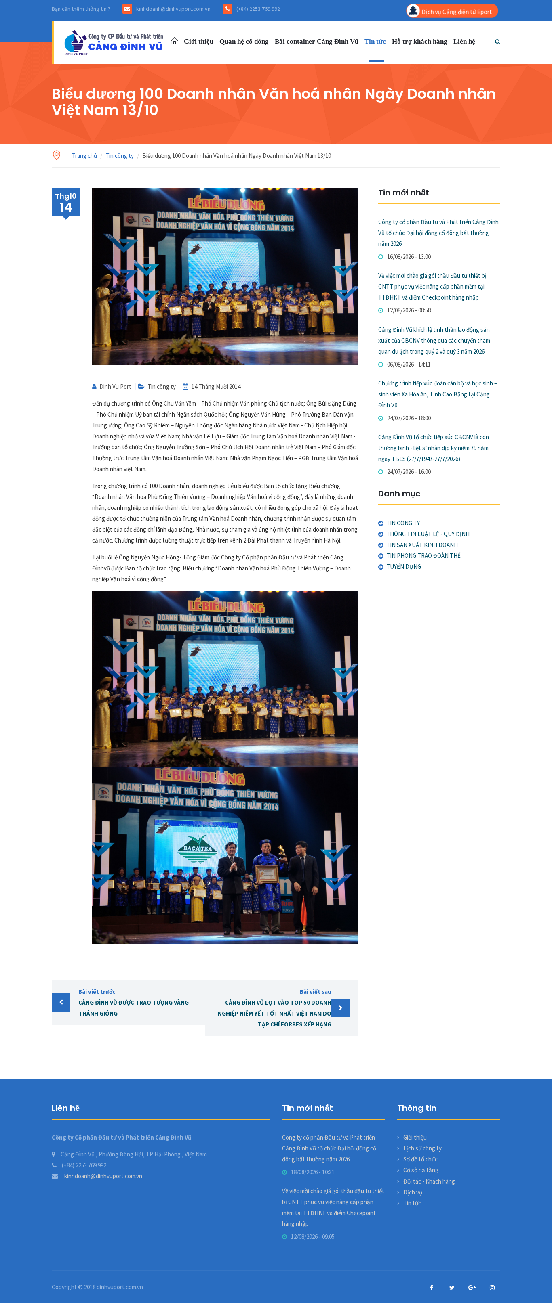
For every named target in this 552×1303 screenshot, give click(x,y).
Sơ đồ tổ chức (420, 1159)
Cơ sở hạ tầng (420, 1170)
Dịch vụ (412, 1192)
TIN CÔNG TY (403, 523)
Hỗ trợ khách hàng (419, 41)
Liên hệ (464, 41)
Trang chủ (84, 155)
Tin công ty (119, 155)
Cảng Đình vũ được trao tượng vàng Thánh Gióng (133, 1002)
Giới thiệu (198, 41)
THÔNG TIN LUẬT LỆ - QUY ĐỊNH (428, 534)
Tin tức (375, 41)
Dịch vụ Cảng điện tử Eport (456, 11)
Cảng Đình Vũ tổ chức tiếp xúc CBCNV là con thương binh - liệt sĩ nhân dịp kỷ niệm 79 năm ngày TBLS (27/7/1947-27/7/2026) (433, 448)
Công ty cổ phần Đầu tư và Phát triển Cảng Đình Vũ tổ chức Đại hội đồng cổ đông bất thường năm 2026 (438, 232)
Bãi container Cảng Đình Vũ (316, 41)
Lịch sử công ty (422, 1148)
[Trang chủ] (115, 42)
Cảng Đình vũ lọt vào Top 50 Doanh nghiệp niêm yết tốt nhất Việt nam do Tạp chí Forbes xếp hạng (274, 1008)
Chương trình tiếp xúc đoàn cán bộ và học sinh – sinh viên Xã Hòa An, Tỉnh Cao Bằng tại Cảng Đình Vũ (437, 394)
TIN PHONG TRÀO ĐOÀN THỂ (423, 555)
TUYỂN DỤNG (403, 566)
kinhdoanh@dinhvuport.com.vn (102, 1176)
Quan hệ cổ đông (244, 41)
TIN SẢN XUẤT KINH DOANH (422, 545)
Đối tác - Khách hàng (429, 1181)
